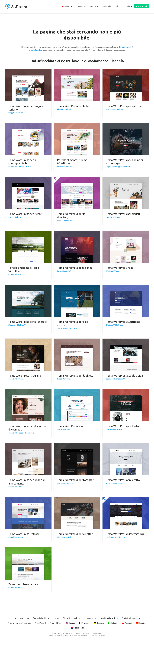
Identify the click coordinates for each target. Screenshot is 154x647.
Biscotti (66, 618)
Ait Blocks (106, 6)
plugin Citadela (35, 50)
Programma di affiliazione (19, 623)
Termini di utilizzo (41, 618)
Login (127, 6)
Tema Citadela (125, 47)
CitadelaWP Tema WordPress (91, 635)
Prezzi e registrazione (108, 618)
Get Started (141, 6)
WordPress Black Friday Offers (48, 623)
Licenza (56, 618)
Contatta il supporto (131, 618)
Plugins (93, 6)
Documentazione (21, 618)
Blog (118, 6)
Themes (79, 6)
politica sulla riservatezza (85, 618)
